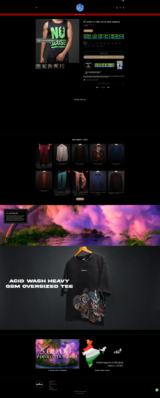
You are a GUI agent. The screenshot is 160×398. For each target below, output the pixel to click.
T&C (49, 385)
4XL (108, 43)
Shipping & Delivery (52, 381)
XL (97, 43)
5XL (112, 43)
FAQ (86, 73)
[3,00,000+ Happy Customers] (57, 353)
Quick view (46, 123)
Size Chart (88, 30)
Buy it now (104, 57)
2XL (101, 43)
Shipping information (103, 83)
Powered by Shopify (80, 393)
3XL (104, 43)
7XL (120, 43)
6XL (116, 43)
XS (85, 43)
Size (85, 41)
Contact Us (51, 382)
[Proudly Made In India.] (102, 353)
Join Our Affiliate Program (53, 389)
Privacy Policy (51, 388)
